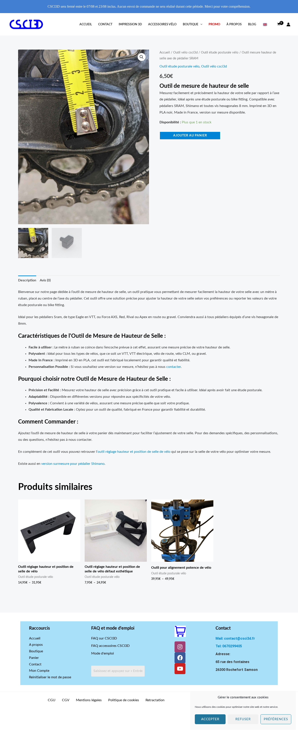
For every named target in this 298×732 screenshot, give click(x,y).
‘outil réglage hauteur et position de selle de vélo (133, 451)
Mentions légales (89, 700)
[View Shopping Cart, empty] (278, 24)
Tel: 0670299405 (229, 646)
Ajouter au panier (190, 135)
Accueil (85, 24)
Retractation (155, 700)
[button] (200, 24)
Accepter (210, 719)
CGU (51, 700)
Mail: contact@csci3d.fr (235, 638)
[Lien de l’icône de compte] (288, 24)
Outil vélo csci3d (185, 52)
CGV (65, 700)
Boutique (190, 24)
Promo (214, 24)
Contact (105, 24)
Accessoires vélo (162, 24)
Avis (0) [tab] (45, 280)
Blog (252, 24)
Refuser (243, 719)
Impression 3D (130, 24)
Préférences (276, 719)
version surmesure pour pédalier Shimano (72, 463)
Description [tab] (27, 280)
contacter (173, 367)
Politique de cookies (123, 700)
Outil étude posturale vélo (219, 52)
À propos (234, 24)
